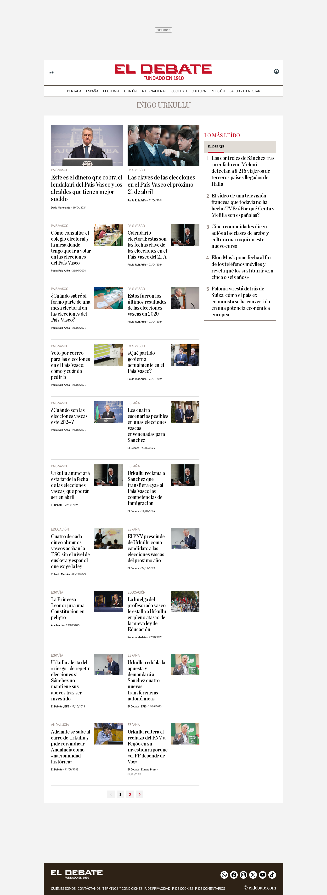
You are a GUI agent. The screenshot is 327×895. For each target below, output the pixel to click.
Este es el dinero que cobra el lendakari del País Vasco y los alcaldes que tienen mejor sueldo (86, 188)
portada (74, 91)
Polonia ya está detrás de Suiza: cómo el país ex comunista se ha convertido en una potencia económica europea (240, 302)
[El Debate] (163, 69)
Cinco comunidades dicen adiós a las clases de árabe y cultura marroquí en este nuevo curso (240, 236)
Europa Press (149, 769)
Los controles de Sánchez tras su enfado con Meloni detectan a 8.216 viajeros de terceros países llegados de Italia (243, 171)
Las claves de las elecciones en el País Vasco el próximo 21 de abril (161, 184)
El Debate (133, 448)
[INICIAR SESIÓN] (276, 72)
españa (92, 91)
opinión (130, 91)
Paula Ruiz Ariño (137, 200)
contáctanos (89, 889)
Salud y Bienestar (245, 91)
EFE (66, 706)
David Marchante (60, 207)
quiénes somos (63, 889)
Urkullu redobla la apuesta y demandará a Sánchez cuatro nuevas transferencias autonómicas (146, 680)
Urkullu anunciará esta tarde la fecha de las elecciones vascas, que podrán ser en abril (70, 485)
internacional (154, 91)
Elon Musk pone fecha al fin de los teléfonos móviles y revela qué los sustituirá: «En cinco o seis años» (242, 267)
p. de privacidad (157, 889)
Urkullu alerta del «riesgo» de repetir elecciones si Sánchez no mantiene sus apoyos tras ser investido (70, 680)
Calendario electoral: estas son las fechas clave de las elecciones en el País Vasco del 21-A (147, 245)
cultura (199, 91)
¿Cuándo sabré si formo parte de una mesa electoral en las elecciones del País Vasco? (70, 308)
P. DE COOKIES (182, 889)
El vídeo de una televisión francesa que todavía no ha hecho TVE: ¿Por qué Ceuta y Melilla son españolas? (242, 205)
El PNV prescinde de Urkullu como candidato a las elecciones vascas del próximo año (146, 548)
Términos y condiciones (122, 889)
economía (111, 91)
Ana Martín (57, 625)
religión (218, 91)
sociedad (179, 91)
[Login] (276, 72)
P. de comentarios (210, 889)
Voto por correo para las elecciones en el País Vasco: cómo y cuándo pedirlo (70, 365)
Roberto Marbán (60, 574)
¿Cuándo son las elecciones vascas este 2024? (69, 416)
